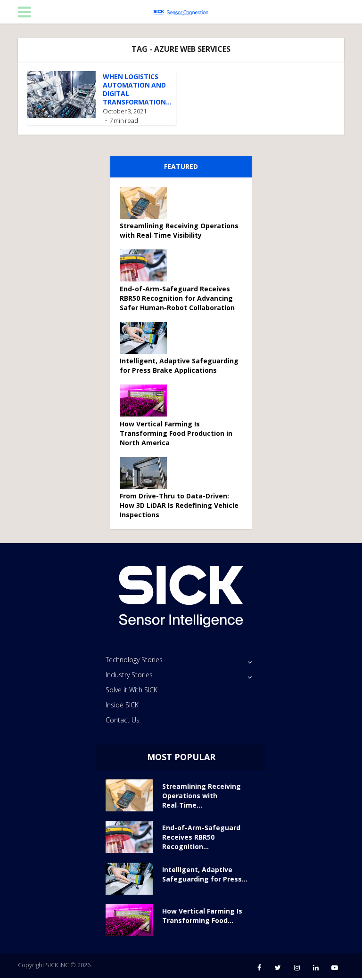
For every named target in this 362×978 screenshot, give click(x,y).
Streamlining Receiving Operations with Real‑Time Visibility (179, 230)
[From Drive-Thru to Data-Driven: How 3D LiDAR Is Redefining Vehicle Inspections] (146, 473)
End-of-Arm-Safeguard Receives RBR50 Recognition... (201, 837)
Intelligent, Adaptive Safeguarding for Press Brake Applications (179, 365)
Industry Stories (129, 674)
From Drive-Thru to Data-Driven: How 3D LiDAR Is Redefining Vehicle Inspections (179, 505)
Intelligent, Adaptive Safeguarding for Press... (204, 874)
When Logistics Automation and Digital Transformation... (137, 89)
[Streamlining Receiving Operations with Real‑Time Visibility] (146, 203)
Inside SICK (122, 704)
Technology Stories (134, 659)
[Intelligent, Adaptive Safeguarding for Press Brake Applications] (146, 338)
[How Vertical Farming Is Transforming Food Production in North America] (146, 401)
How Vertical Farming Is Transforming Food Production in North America (176, 433)
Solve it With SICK (131, 689)
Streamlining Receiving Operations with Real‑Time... (201, 796)
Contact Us (123, 719)
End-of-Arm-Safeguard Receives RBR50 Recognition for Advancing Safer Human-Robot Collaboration (177, 298)
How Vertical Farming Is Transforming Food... (202, 915)
